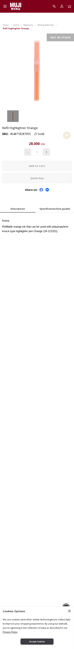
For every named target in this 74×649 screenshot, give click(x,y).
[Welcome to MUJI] (15, 6)
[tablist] (37, 209)
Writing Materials (46, 25)
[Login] (62, 6)
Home (6, 25)
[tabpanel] (37, 225)
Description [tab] (18, 208)
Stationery (28, 25)
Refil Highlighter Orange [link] (16, 28)
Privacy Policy (10, 632)
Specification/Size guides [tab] (55, 208)
